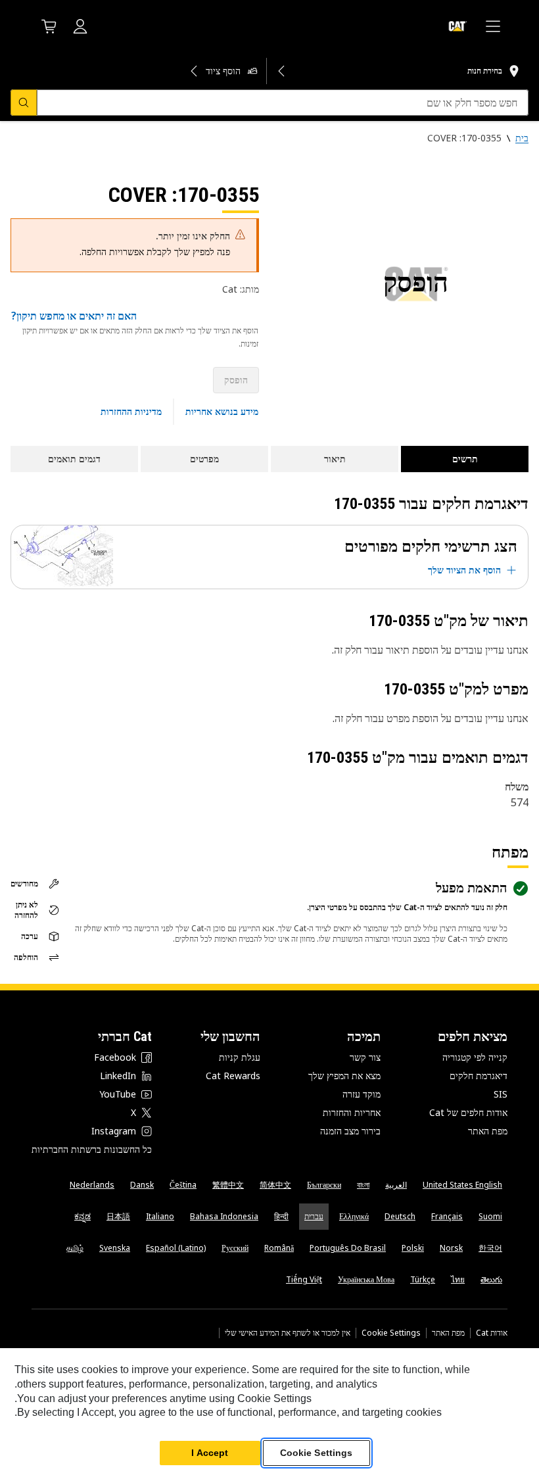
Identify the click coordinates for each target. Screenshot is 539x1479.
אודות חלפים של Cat (468, 1112)
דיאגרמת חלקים (478, 1075)
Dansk (142, 1184)
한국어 (490, 1247)
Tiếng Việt (304, 1279)
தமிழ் (74, 1247)
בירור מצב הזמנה (350, 1131)
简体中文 (275, 1184)
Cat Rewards (233, 1075)
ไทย (458, 1279)
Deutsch (400, 1216)
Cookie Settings (391, 1333)
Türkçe (422, 1279)
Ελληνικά (354, 1216)
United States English (462, 1184)
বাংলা (363, 1184)
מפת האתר (487, 1131)
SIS (500, 1094)
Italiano (160, 1216)
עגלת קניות (239, 1057)
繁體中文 (228, 1184)
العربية (396, 1184)
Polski (413, 1247)
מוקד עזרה (361, 1094)
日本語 (118, 1216)
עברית (313, 1216)
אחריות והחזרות (352, 1112)
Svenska (114, 1247)
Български (324, 1184)
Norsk (451, 1247)
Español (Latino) (176, 1247)
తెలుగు (491, 1279)
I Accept (209, 1452)
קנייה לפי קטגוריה (474, 1057)
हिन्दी (281, 1216)
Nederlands (92, 1184)
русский (235, 1247)
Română (279, 1247)
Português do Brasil (348, 1247)
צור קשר (365, 1057)
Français (447, 1216)
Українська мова (366, 1279)
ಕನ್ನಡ (82, 1216)
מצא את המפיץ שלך (344, 1075)
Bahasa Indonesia (224, 1216)
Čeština (183, 1184)
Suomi (490, 1216)
